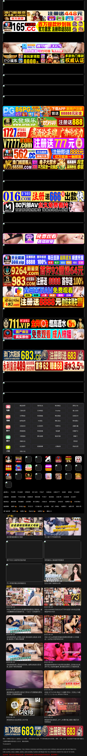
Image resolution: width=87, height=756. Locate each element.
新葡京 (70, 492)
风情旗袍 (22, 431)
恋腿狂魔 (75, 426)
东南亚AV (75, 416)
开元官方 (30, 506)
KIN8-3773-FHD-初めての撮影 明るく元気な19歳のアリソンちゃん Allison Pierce (62, 693)
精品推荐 (22, 406)
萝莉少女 (75, 406)
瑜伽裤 (58, 431)
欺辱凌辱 (22, 421)
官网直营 (27, 492)
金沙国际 (46, 506)
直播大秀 (78, 506)
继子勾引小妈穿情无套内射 (16, 560)
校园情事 (40, 446)
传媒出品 (22, 441)
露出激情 (40, 436)
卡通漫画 (22, 436)
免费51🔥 (14, 506)
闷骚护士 (75, 431)
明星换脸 (40, 431)
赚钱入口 (49, 511)
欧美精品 (58, 406)
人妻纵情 (58, 446)
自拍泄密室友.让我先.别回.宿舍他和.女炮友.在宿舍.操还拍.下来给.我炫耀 (24, 638)
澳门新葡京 (36, 502)
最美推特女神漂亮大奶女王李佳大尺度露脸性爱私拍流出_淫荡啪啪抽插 (24, 693)
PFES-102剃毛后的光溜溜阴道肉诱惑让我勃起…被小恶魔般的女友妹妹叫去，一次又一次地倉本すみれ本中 (24, 611)
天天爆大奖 (38, 506)
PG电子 (42, 492)
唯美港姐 (58, 416)
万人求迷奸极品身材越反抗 (16, 583)
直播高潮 (30, 497)
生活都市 (22, 446)
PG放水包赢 (21, 497)
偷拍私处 (6, 502)
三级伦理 (22, 411)
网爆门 (75, 436)
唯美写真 (58, 436)
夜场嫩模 (21, 502)
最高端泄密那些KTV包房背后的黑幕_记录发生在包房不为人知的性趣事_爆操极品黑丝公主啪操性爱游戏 (62, 667)
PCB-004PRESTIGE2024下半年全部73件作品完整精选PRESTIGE (62, 610)
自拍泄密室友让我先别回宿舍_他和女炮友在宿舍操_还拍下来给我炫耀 (24, 666)
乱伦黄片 (73, 497)
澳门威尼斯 (7, 511)
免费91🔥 (15, 511)
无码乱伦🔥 (22, 506)
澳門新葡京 (52, 502)
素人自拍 (75, 411)
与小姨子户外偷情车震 (53, 537)
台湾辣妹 (22, 416)
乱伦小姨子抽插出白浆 (53, 583)
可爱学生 (58, 426)
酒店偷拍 (51, 497)
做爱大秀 (71, 506)
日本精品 (40, 411)
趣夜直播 (13, 502)
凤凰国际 (13, 497)
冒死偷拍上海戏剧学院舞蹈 (54, 560)
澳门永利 (34, 492)
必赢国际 (6, 497)
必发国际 (28, 502)
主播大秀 (58, 497)
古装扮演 (22, 426)
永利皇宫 (60, 502)
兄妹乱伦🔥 (32, 511)
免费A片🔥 (23, 511)
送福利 (64, 492)
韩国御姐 (40, 416)
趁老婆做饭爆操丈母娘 (15, 537)
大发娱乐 (44, 502)
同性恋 (75, 441)
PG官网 (13, 492)
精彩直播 (37, 497)
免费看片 (64, 506)
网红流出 (58, 421)
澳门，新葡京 (55, 506)
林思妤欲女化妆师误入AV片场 (17, 720)
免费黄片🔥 (41, 511)
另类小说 (22, 451)
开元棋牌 (20, 492)
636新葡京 (77, 502)
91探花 (40, 421)
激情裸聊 (6, 506)
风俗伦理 (75, 446)
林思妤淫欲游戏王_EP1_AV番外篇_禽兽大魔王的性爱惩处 (62, 721)
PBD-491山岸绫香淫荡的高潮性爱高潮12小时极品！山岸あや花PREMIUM (62, 638)
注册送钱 (48, 492)
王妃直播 (66, 497)
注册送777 (57, 492)
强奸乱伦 (40, 406)
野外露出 (75, 421)
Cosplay (57, 411)
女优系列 (40, 426)
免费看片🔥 (68, 502)
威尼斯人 (6, 492)
